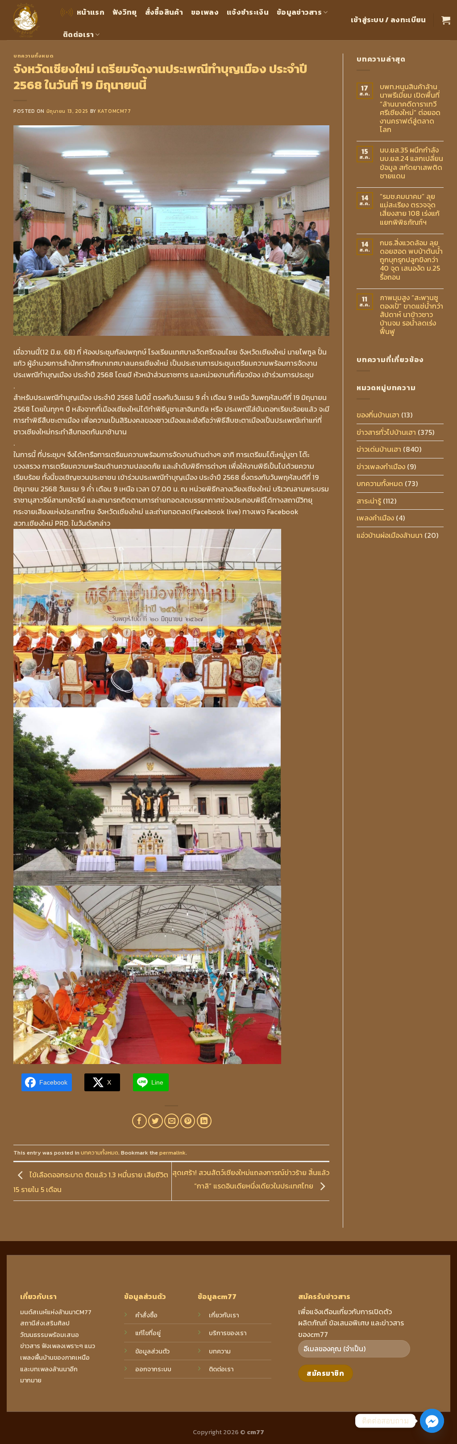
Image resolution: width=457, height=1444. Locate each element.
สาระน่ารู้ (369, 500)
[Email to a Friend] (171, 1121)
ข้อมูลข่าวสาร (299, 12)
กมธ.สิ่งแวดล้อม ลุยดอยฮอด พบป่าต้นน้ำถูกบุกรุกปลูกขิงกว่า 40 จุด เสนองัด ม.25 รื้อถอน (411, 260)
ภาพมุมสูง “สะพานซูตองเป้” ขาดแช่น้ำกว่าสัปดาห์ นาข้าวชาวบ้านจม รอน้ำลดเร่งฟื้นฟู (411, 314)
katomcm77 (114, 111)
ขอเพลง (205, 12)
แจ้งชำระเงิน (248, 12)
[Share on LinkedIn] (204, 1121)
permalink (172, 1152)
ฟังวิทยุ (124, 12)
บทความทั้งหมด (33, 55)
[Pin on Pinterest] (187, 1121)
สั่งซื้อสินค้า (164, 12)
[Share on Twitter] (155, 1121)
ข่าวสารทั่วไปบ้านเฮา (386, 432)
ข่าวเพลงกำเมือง (381, 466)
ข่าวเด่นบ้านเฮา (379, 449)
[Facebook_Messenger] (432, 1421)
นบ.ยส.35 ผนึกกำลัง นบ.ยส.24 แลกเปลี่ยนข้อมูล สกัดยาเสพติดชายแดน (411, 163)
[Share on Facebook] (139, 1121)
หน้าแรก (90, 12)
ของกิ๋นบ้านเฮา (378, 414)
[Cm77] (26, 20)
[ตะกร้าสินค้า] (445, 20)
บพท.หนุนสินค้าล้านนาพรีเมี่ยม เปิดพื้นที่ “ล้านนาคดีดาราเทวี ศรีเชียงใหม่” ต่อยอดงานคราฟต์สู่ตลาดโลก (410, 108)
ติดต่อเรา (78, 34)
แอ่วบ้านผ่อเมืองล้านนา (390, 535)
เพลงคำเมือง (375, 517)
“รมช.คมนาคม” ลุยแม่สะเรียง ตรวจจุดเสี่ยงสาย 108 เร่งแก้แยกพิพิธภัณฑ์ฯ (410, 209)
